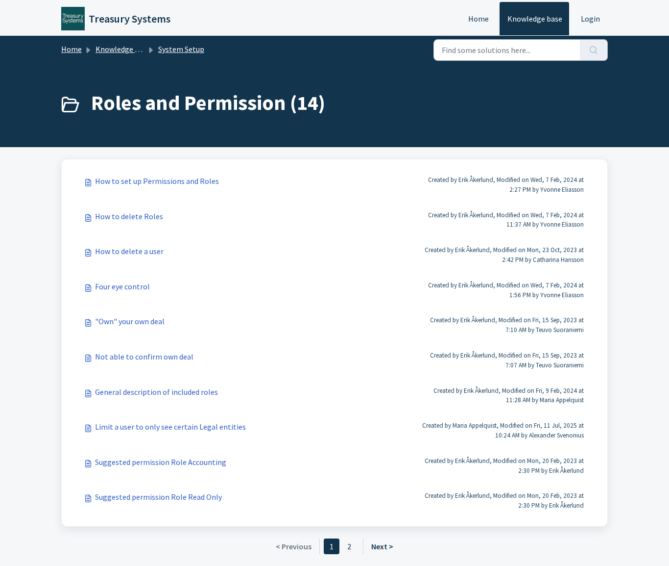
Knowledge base (534, 19)
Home (478, 19)
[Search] (594, 50)
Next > (382, 546)
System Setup (181, 49)
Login (590, 19)
